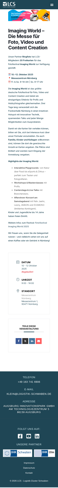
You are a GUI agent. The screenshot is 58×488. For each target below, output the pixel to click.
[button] (51, 4)
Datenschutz (29, 468)
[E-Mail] (39, 341)
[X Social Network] (25, 341)
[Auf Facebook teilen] (19, 341)
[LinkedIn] (32, 341)
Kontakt (29, 473)
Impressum (29, 463)
